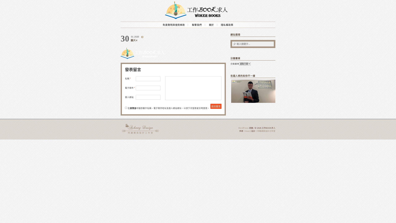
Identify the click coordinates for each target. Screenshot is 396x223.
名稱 (128, 78)
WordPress (243, 127)
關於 (211, 25)
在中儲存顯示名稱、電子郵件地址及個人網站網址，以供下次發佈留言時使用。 (169, 108)
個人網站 (129, 97)
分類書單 (234, 63)
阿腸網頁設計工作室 (266, 130)
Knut (247, 130)
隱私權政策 (227, 25)
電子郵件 (130, 88)
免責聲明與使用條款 (174, 25)
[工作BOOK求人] (198, 19)
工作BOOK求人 (141, 128)
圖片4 (134, 40)
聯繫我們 (197, 25)
